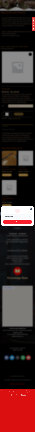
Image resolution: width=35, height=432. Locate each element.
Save (17, 222)
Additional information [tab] (8, 129)
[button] (17, 5)
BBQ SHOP (9, 86)
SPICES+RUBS (16, 86)
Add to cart (19, 114)
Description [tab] (5, 126)
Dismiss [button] (23, 395)
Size (3, 106)
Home (3, 86)
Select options (7, 175)
